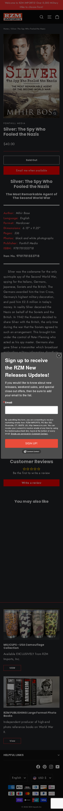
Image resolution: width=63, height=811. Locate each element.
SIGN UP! (31, 443)
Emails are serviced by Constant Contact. (29, 433)
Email (8, 402)
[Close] (59, 355)
